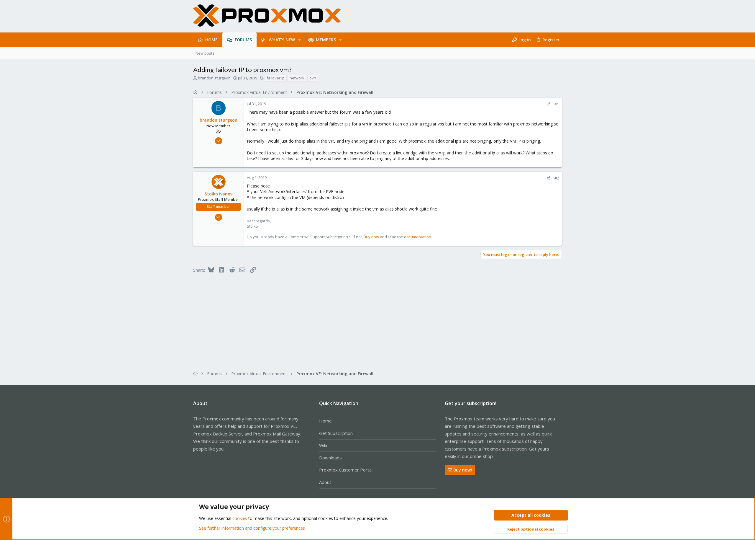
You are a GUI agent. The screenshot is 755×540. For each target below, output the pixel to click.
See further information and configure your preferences (252, 528)
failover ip (276, 78)
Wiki (323, 445)
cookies (239, 518)
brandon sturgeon (214, 78)
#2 (556, 178)
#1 (556, 104)
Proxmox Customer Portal (345, 470)
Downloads (330, 458)
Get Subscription (336, 433)
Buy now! (462, 470)
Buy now (371, 236)
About (325, 482)
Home (325, 421)
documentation (417, 236)
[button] (299, 40)
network (297, 78)
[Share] (548, 104)
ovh (312, 78)
